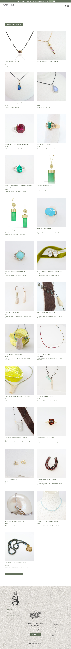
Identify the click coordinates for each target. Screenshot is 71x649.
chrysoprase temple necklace (45, 186)
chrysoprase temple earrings (13, 230)
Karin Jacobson (25, 483)
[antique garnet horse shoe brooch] (51, 449)
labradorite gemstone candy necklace (15, 563)
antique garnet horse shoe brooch (46, 479)
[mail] (58, 635)
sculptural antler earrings (12, 312)
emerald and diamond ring (44, 144)
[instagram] (53, 635)
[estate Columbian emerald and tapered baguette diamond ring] (19, 156)
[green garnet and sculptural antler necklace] (19, 366)
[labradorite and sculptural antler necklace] (51, 282)
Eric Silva (20, 316)
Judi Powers (49, 190)
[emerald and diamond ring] (51, 114)
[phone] (55, 635)
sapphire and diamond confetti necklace (48, 61)
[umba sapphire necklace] (19, 32)
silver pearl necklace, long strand (14, 521)
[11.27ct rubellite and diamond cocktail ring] (19, 114)
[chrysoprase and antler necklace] (19, 324)
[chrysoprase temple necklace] (51, 156)
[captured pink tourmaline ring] (51, 408)
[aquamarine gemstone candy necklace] (51, 491)
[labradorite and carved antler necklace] (19, 408)
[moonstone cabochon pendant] (51, 73)
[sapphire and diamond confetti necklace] (51, 32)
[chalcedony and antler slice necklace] (51, 366)
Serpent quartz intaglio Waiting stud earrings (49, 271)
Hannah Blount (53, 275)
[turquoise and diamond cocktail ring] (19, 241)
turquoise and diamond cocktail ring (15, 271)
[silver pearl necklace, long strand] (19, 491)
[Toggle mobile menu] (68, 6)
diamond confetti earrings (12, 479)
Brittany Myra (17, 525)
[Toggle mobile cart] (62, 6)
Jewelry (21, 66)
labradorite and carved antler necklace (16, 438)
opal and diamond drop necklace (14, 103)
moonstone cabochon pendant (45, 103)
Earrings (13, 234)
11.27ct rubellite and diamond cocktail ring (17, 144)
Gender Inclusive (15, 66)
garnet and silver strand (43, 354)
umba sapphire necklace (12, 61)
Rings (16, 148)
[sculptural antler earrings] (19, 282)
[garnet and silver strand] (51, 324)
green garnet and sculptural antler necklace (17, 396)
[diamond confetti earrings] (19, 449)
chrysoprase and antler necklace (14, 354)
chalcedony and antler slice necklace (47, 396)
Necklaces (25, 66)
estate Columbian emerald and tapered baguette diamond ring (18, 186)
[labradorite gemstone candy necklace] (19, 533)
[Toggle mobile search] (65, 6)
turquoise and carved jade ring (45, 228)
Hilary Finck (48, 442)
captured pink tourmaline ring (45, 438)
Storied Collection (22, 148)
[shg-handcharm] (15, 590)
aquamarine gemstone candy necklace (47, 521)
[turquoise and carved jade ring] (51, 199)
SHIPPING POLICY (12, 634)
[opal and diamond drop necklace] (19, 73)
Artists (43, 275)
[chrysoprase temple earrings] (19, 199)
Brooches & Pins (46, 483)
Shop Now (52, 1)
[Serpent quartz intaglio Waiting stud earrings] (51, 241)
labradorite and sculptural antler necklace (48, 312)
